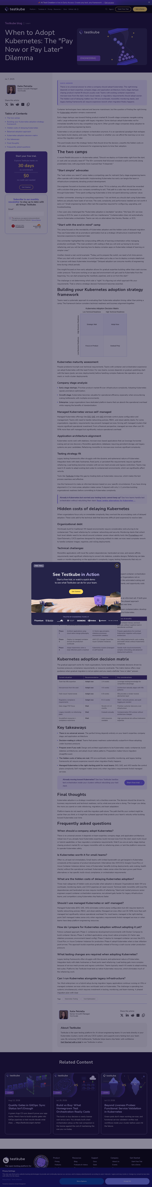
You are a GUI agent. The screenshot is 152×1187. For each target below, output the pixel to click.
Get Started (76, 591)
